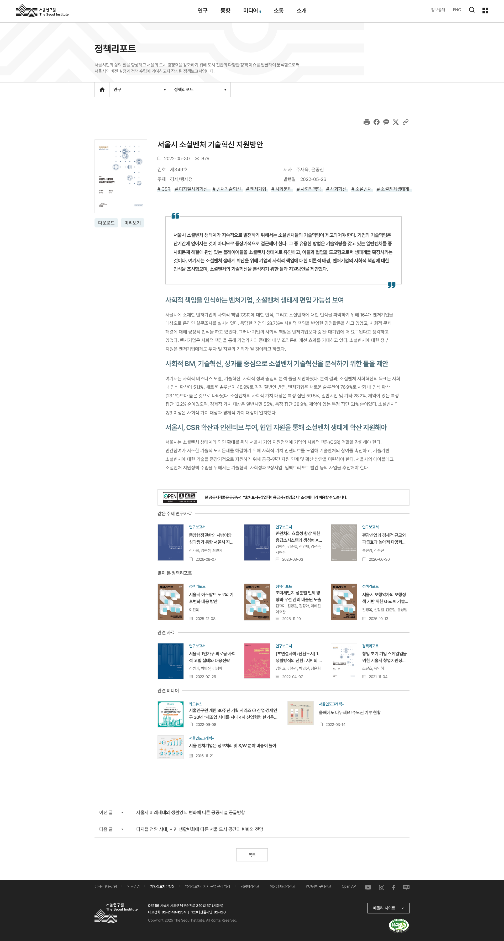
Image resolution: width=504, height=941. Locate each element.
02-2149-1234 (174, 912)
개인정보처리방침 (162, 886)
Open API (349, 886)
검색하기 (472, 10)
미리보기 (132, 223)
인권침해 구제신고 (318, 886)
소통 (279, 10)
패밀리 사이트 (384, 908)
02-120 (219, 912)
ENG (457, 9)
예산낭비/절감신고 (282, 886)
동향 (225, 10)
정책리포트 (184, 92)
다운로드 (106, 223)
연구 (202, 10)
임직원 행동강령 (105, 886)
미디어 (250, 10)
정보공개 (438, 9)
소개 (301, 10)
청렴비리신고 (250, 886)
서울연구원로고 (42, 10)
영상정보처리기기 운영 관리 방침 (207, 886)
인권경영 (133, 886)
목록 (251, 854)
